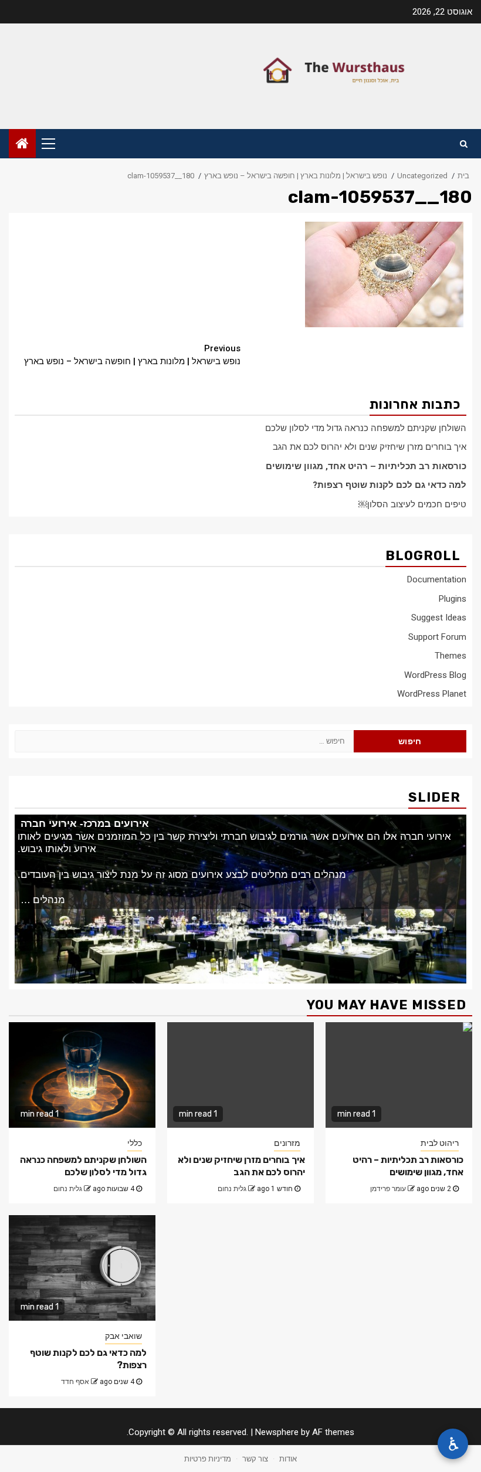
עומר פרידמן (388, 1189)
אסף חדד (75, 1382)
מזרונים (287, 1143)
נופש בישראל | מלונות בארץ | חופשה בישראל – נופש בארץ (132, 355)
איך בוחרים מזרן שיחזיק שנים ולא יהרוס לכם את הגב (369, 447)
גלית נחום (67, 1189)
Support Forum (437, 637)
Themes (450, 655)
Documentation (436, 579)
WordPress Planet (431, 693)
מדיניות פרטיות (207, 1458)
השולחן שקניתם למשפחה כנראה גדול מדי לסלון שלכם (365, 428)
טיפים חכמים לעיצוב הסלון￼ (412, 504)
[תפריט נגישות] (453, 1444)
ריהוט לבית (440, 1143)
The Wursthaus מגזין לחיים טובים (355, 71)
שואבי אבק (123, 1336)
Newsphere (277, 1432)
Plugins (452, 598)
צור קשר (255, 1458)
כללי (134, 1143)
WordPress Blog (435, 675)
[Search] (463, 144)
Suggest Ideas (438, 617)
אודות (288, 1458)
